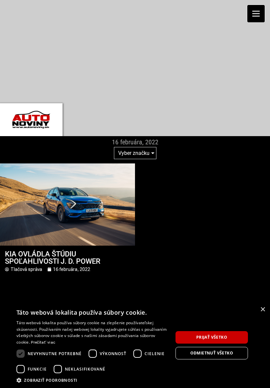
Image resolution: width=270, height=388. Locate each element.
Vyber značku (133, 153)
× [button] (262, 309)
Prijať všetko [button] (211, 337)
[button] (92, 380)
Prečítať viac (43, 342)
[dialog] (135, 345)
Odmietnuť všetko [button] (211, 353)
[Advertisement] (137, 51)
